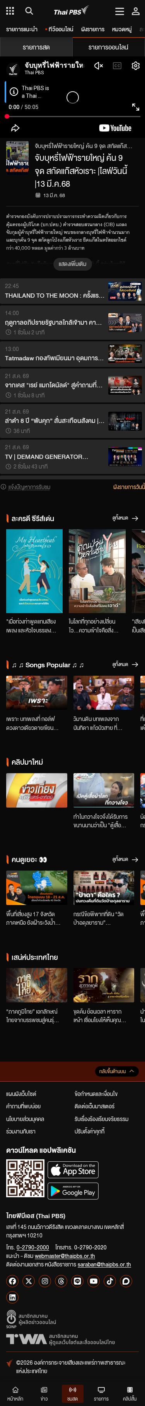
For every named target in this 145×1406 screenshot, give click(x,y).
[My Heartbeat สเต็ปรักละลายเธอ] (34, 571)
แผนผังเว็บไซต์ (21, 1094)
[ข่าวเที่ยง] (36, 790)
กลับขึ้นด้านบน (112, 1071)
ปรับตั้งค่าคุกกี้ (89, 1131)
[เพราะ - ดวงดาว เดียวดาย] (36, 693)
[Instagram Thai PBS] (45, 1281)
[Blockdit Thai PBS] (126, 1281)
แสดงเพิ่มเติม (72, 264)
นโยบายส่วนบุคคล (25, 1119)
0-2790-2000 (33, 1247)
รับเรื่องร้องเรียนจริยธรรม (101, 1119)
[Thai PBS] (71, 11)
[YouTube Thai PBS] (93, 1281)
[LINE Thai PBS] (77, 1281)
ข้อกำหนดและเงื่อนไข (96, 1094)
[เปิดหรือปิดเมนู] (119, 11)
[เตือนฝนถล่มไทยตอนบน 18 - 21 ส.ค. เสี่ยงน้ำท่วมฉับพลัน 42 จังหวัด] (36, 888)
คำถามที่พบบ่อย (23, 1106)
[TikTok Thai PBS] (110, 1281)
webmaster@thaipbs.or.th (65, 1255)
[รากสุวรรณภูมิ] (104, 985)
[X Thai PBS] (28, 1281)
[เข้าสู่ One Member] (136, 11)
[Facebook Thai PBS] (12, 1281)
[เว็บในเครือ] (10, 11)
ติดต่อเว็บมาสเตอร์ (94, 1106)
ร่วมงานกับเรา (21, 1131)
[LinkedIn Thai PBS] (12, 1297)
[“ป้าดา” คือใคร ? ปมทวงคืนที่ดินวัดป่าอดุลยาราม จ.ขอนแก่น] (104, 888)
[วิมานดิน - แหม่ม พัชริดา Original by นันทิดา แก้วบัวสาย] (104, 693)
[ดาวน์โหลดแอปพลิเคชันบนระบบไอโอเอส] (73, 1169)
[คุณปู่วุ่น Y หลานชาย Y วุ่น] (97, 571)
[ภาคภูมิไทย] (36, 985)
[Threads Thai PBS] (61, 1281)
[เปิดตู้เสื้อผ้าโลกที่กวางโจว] (104, 790)
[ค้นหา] (28, 10)
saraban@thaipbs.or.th (104, 1264)
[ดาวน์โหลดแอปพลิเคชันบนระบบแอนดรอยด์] (73, 1190)
